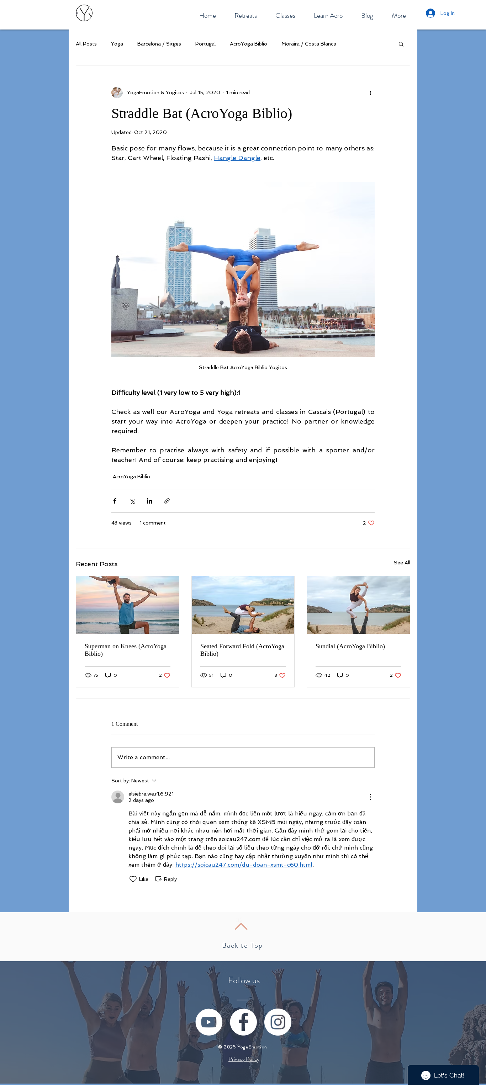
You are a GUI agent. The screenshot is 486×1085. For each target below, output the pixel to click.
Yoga (117, 44)
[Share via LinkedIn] (149, 501)
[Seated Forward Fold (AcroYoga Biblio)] (243, 605)
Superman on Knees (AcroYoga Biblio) (126, 650)
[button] (401, 44)
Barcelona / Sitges (159, 44)
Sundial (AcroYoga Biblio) (350, 646)
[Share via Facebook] (114, 501)
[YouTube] (208, 1022)
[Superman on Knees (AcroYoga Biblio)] (127, 605)
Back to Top (242, 945)
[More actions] (370, 92)
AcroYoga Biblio (248, 44)
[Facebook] (243, 1022)
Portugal (205, 44)
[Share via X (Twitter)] (132, 501)
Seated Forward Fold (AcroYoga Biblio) (242, 650)
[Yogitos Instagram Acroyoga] (277, 1022)
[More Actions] (370, 797)
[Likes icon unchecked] (133, 879)
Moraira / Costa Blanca (308, 44)
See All (402, 562)
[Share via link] (167, 501)
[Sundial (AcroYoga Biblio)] (358, 605)
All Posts (86, 44)
